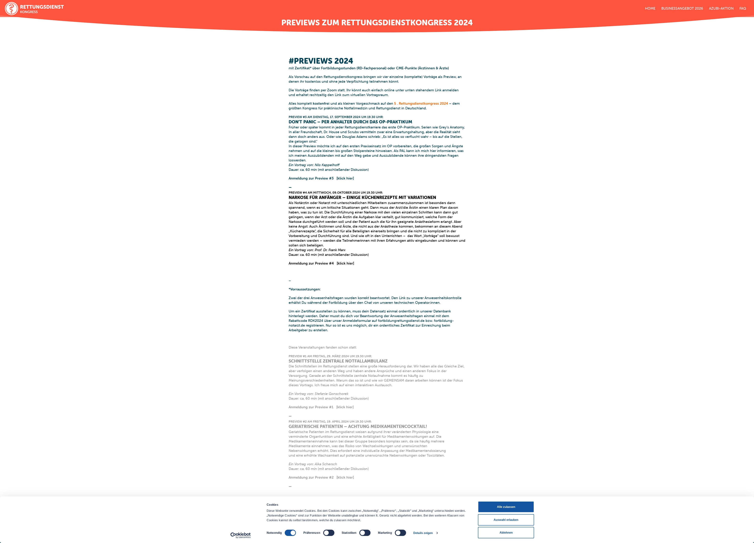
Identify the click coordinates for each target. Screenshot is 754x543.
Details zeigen (423, 533)
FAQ (742, 8)
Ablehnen (506, 532)
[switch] (328, 533)
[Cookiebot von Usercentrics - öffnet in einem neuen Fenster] (240, 535)
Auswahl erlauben (506, 519)
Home (650, 8)
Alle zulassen (506, 506)
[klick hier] (345, 178)
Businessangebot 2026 (682, 8)
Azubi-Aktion (721, 8)
